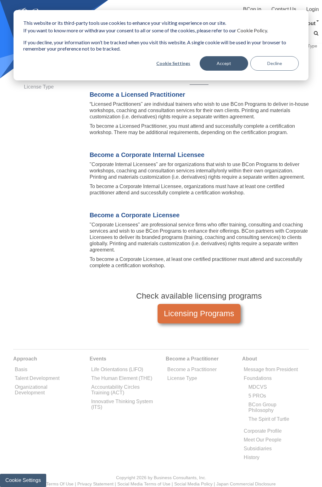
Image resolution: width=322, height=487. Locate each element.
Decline (274, 63)
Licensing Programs (199, 313)
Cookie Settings (173, 63)
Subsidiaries (258, 448)
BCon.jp (252, 9)
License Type (39, 86)
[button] (316, 33)
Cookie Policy (252, 30)
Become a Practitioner (192, 369)
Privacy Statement (95, 483)
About (308, 23)
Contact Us (283, 9)
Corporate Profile (263, 431)
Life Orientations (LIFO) (117, 369)
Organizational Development (31, 389)
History (251, 457)
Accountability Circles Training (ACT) (115, 389)
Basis (21, 369)
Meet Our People (262, 439)
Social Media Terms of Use (143, 483)
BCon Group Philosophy (262, 407)
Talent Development (37, 378)
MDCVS (257, 387)
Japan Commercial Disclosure (246, 483)
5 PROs (257, 395)
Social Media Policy (193, 483)
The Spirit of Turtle (268, 419)
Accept (224, 63)
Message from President (271, 369)
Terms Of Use (60, 483)
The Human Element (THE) (121, 378)
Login (312, 9)
